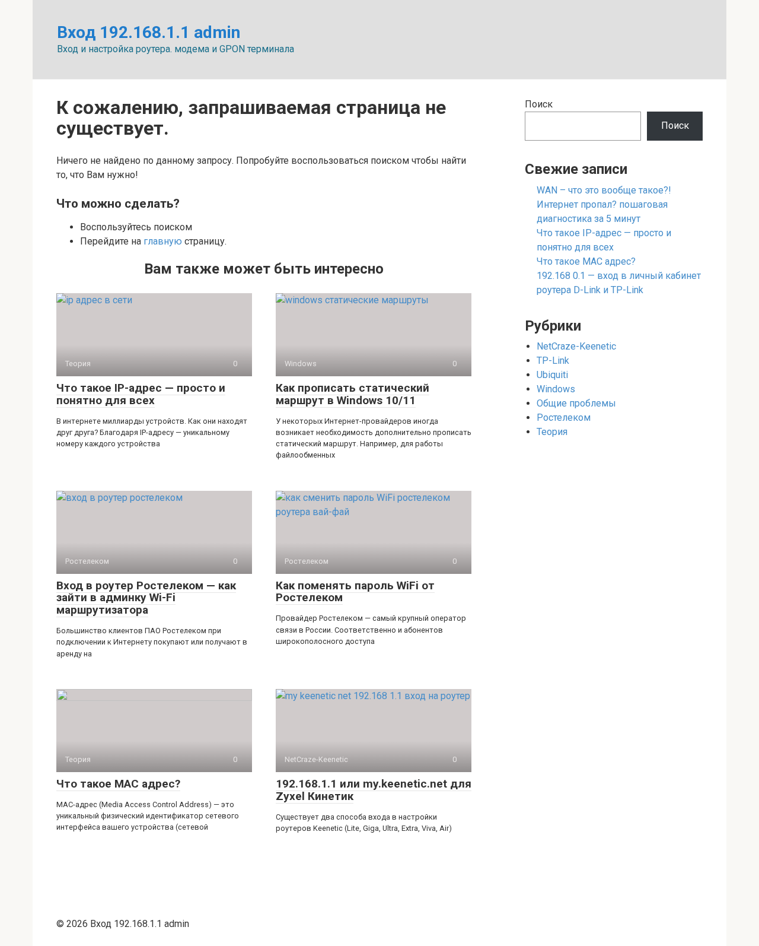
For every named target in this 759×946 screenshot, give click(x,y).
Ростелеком (564, 417)
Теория (552, 431)
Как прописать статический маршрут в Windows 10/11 (352, 394)
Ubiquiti (552, 374)
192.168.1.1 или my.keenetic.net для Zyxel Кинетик (373, 790)
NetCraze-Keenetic (576, 346)
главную (162, 241)
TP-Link (553, 360)
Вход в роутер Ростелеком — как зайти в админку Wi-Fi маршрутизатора (146, 598)
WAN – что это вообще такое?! (604, 190)
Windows (556, 389)
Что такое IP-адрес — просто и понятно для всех (140, 394)
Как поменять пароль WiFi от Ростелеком (355, 592)
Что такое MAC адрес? (118, 784)
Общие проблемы (576, 403)
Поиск (539, 104)
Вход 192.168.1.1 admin (148, 32)
